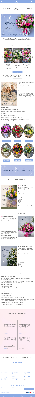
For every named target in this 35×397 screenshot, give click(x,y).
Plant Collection (6, 160)
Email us (25, 373)
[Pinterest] (21, 363)
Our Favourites (6, 45)
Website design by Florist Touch (6, 392)
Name (1, 387)
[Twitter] (16, 363)
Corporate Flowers (29, 160)
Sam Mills (5, 348)
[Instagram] (33, 1)
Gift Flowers (13, 45)
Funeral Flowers (17, 160)
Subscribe (29, 388)
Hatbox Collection (30, 45)
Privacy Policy (14, 379)
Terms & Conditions (15, 377)
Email (13, 387)
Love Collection (19, 45)
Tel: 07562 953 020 (27, 372)
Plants (25, 45)
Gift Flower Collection (6, 140)
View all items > (17, 72)
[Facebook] (31, 1)
